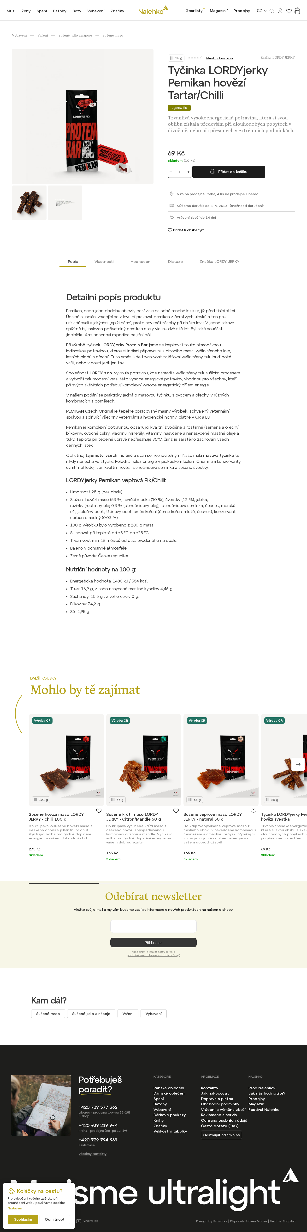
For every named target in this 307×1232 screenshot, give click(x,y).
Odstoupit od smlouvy (221, 1135)
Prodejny (242, 10)
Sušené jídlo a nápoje (91, 1014)
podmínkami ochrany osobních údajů (153, 955)
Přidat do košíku (232, 172)
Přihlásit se (153, 943)
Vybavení (154, 1014)
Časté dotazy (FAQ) (220, 1126)
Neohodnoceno (219, 58)
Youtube (90, 1221)
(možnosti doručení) (247, 206)
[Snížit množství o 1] (170, 171)
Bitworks (220, 1221)
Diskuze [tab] (175, 261)
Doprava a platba (217, 1098)
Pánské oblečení (169, 1088)
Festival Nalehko (263, 1109)
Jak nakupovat (215, 1093)
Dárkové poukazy (170, 1115)
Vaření (128, 1014)
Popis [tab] (73, 261)
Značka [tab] (219, 261)
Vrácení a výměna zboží (223, 1109)
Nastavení (15, 1208)
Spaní (159, 1098)
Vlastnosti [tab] (104, 261)
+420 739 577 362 (98, 1107)
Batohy (160, 1104)
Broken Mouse (256, 1221)
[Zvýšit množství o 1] (188, 171)
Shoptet (289, 1221)
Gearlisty (194, 10)
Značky (160, 1126)
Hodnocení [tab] (140, 261)
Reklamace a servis (219, 1115)
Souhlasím (23, 1219)
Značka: (278, 57)
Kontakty (209, 1088)
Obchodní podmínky (220, 1104)
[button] (298, 764)
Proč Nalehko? (261, 1088)
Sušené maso (48, 1014)
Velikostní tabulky (170, 1131)
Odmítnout (55, 1219)
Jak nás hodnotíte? (266, 1093)
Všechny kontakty (92, 1154)
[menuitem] (11, 10)
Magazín (218, 10)
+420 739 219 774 (98, 1125)
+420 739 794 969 (98, 1139)
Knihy (159, 1120)
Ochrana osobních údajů (224, 1120)
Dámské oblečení (169, 1093)
